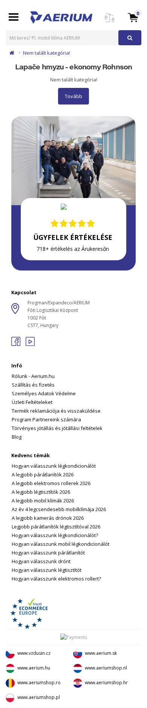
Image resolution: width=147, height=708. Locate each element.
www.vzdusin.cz (34, 653)
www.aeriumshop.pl (38, 697)
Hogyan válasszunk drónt (41, 561)
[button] (133, 17)
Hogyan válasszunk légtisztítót (46, 570)
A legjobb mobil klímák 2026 (43, 500)
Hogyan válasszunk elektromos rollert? (56, 578)
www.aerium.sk (101, 653)
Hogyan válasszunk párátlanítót (48, 552)
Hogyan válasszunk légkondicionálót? (55, 535)
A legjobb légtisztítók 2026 (41, 491)
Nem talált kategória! (46, 52)
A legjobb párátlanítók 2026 (43, 474)
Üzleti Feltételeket (32, 402)
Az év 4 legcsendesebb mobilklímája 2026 (59, 509)
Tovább (73, 96)
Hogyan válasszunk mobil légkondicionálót (60, 544)
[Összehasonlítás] (110, 22)
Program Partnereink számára (46, 419)
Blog (16, 436)
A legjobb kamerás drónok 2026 (48, 517)
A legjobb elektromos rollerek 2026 (51, 483)
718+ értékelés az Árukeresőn (73, 248)
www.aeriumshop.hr (106, 682)
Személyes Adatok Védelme (44, 393)
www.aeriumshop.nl (106, 668)
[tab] (73, 396)
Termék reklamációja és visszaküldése (56, 410)
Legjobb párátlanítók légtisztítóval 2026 (56, 526)
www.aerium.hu (33, 668)
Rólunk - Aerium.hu (33, 376)
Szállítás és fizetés (33, 384)
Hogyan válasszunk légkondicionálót (54, 465)
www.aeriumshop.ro (39, 682)
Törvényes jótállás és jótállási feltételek (57, 428)
